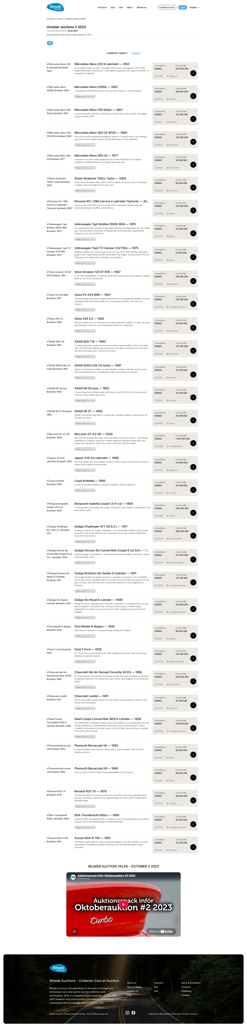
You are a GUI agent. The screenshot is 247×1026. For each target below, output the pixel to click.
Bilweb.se (141, 7)
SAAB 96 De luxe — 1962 (91, 388)
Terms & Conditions (191, 983)
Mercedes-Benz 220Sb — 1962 (96, 87)
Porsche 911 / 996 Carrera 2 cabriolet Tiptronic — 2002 (112, 201)
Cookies (185, 995)
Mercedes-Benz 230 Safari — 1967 (98, 110)
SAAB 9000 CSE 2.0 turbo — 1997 (97, 365)
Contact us (132, 991)
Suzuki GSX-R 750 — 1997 (92, 838)
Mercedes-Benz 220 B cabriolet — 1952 (101, 64)
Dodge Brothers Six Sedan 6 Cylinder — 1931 (105, 573)
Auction (60, 19)
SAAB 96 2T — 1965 (88, 411)
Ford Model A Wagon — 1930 (94, 626)
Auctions (102, 7)
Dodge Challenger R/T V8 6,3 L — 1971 (101, 526)
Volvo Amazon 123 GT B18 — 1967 (97, 272)
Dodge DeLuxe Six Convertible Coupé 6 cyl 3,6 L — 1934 (113, 550)
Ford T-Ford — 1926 (88, 649)
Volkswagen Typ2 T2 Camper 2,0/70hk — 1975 (106, 248)
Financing (186, 991)
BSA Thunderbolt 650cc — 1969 (96, 815)
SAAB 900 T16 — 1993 (90, 341)
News (130, 7)
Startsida (51, 19)
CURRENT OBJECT (117, 53)
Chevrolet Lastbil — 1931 (91, 696)
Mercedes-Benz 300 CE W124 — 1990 (100, 132)
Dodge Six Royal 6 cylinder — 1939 (98, 600)
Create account (167, 7)
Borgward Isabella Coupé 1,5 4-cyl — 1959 (103, 503)
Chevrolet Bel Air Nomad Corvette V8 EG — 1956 (108, 672)
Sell (121, 7)
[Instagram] (127, 1013)
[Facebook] (133, 1013)
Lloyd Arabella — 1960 (89, 480)
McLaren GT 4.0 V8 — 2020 (93, 434)
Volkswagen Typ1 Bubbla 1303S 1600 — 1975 (105, 224)
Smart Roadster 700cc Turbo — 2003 (100, 178)
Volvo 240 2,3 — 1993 (89, 318)
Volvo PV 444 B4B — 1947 (92, 294)
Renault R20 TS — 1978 (90, 791)
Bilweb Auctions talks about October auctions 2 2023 (69, 35)
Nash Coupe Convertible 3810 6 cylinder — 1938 (107, 719)
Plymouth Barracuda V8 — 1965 (96, 745)
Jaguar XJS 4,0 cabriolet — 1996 (96, 458)
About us (131, 983)
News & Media (134, 987)
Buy (113, 7)
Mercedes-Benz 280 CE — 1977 (96, 155)
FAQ (129, 995)
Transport (186, 987)
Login (183, 7)
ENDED (136, 53)
